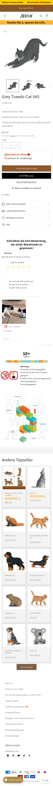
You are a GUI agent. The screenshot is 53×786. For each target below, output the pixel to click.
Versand (12, 136)
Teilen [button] (7, 194)
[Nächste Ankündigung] (48, 8)
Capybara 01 (10, 613)
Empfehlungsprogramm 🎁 (16, 706)
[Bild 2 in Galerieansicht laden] (26, 85)
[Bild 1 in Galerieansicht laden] (12, 85)
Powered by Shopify (32, 781)
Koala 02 (33, 651)
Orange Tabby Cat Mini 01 (39, 537)
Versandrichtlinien (12, 712)
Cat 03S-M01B (35, 613)
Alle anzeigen (26, 667)
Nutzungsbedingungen (14, 730)
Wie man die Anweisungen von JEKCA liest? (23, 695)
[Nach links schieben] (3, 86)
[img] (11, 498)
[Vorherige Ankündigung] (5, 8)
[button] (5, 16)
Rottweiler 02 (10, 575)
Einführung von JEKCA (14, 689)
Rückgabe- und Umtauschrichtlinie (19, 718)
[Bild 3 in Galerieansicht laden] (40, 85)
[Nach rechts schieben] (50, 86)
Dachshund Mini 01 (37, 575)
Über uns (9, 683)
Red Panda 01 (10, 536)
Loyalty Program (12, 701)
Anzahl (4, 140)
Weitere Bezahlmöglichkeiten (26, 182)
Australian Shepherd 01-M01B (13, 652)
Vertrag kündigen (12, 736)
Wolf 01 (33, 493)
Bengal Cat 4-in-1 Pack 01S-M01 (14, 494)
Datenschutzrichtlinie (14, 724)
